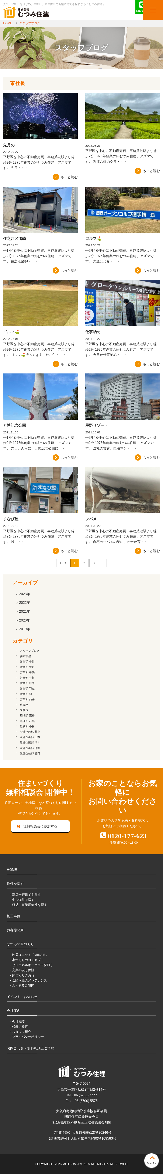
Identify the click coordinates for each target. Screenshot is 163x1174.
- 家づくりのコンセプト (27, 960)
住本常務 (25, 656)
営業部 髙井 (27, 699)
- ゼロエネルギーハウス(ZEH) (31, 965)
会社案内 (13, 1010)
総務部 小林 (27, 726)
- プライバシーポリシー (27, 1036)
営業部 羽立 (27, 688)
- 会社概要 (17, 1021)
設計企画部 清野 (30, 748)
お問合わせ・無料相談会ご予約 (30, 1048)
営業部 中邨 (27, 661)
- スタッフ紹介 (20, 1031)
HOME (7, 23)
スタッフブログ (29, 23)
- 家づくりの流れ (22, 975)
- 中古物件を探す (22, 899)
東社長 (24, 710)
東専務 (24, 704)
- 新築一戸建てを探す (25, 894)
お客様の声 (15, 930)
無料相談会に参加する (40, 826)
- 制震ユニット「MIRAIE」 (29, 955)
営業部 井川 (27, 677)
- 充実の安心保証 (22, 970)
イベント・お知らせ (22, 997)
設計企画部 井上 (30, 731)
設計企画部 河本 (30, 742)
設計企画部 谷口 (30, 753)
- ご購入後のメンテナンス (28, 980)
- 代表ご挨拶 (19, 1026)
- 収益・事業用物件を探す (28, 905)
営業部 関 (26, 694)
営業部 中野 (27, 667)
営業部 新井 (27, 683)
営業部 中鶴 (27, 672)
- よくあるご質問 (22, 985)
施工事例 (13, 916)
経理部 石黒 (27, 721)
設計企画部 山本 (30, 737)
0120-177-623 (127, 836)
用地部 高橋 (27, 715)
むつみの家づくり (20, 944)
